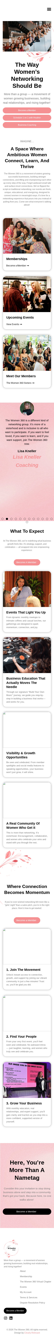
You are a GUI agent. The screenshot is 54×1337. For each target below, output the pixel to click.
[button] (49, 9)
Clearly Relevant (32, 1333)
